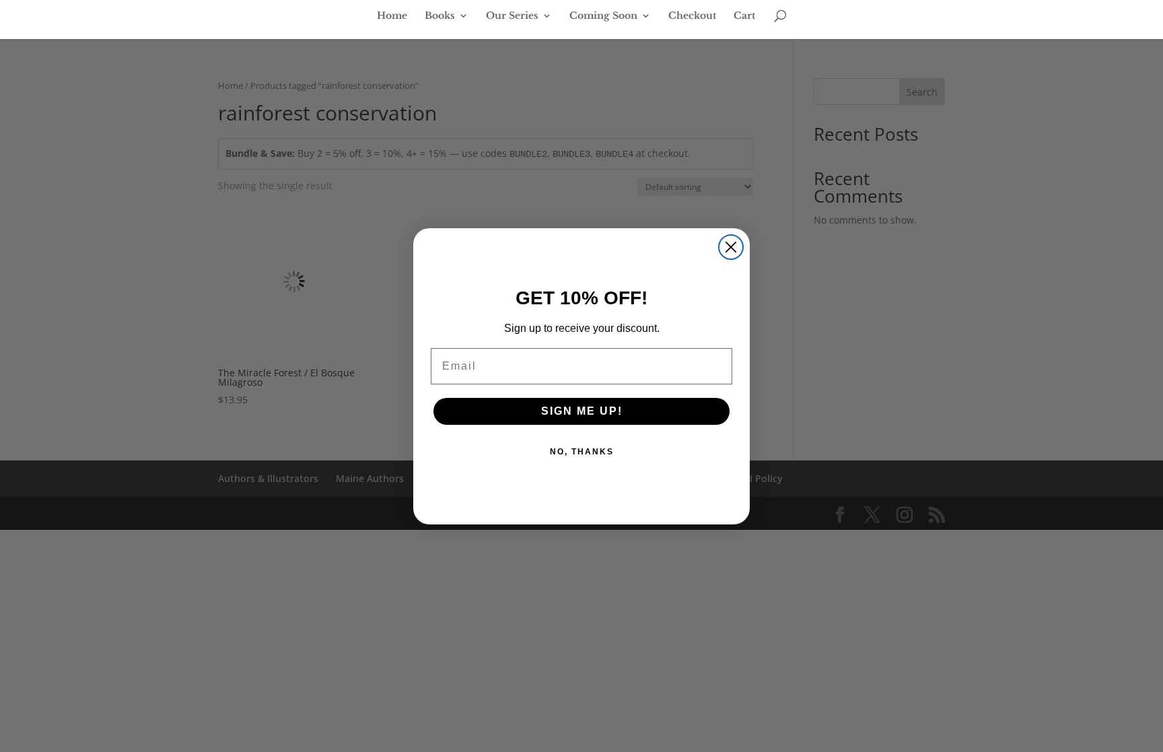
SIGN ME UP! (582, 411)
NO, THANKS (582, 451)
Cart (744, 16)
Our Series (512, 16)
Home (392, 16)
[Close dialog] (731, 247)
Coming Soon (603, 16)
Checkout (692, 16)
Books (440, 16)
